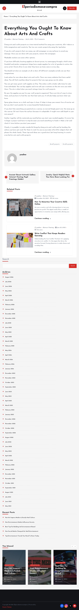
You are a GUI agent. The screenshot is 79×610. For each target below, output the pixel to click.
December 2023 (10, 373)
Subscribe (72, 8)
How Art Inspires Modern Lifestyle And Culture (20, 517)
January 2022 (9, 469)
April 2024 (8, 355)
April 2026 (8, 295)
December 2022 (10, 419)
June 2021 (8, 501)
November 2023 (10, 378)
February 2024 (9, 364)
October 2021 (9, 483)
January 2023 (9, 414)
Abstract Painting (18, 39)
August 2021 (9, 492)
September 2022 (10, 432)
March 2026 (9, 300)
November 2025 (10, 318)
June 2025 (8, 327)
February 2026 (9, 304)
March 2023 (9, 405)
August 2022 (9, 437)
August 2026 (9, 277)
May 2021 (8, 506)
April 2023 (8, 400)
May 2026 (8, 291)
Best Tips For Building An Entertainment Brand (20, 526)
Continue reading (42, 218)
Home (6, 16)
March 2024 (9, 359)
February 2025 (9, 346)
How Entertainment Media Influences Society (19, 522)
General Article (9, 565)
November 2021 (10, 478)
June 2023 (8, 391)
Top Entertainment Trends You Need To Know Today (22, 536)
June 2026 (8, 286)
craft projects (55, 144)
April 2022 (8, 455)
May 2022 (8, 451)
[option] (14, 567)
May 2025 (8, 332)
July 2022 (8, 442)
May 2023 (8, 396)
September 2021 (10, 487)
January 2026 (9, 309)
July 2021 (8, 497)
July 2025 (8, 323)
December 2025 (10, 313)
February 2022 (9, 465)
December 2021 (10, 474)
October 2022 (9, 428)
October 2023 (9, 382)
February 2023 (9, 410)
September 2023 (10, 387)
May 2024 (8, 350)
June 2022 (8, 446)
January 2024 (9, 368)
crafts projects (68, 144)
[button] (72, 546)
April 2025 (8, 336)
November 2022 (10, 423)
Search (5, 259)
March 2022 (9, 460)
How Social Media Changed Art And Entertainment (21, 531)
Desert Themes (7, 607)
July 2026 (8, 281)
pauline (9, 39)
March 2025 (9, 341)
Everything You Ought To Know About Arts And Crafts (28, 16)
